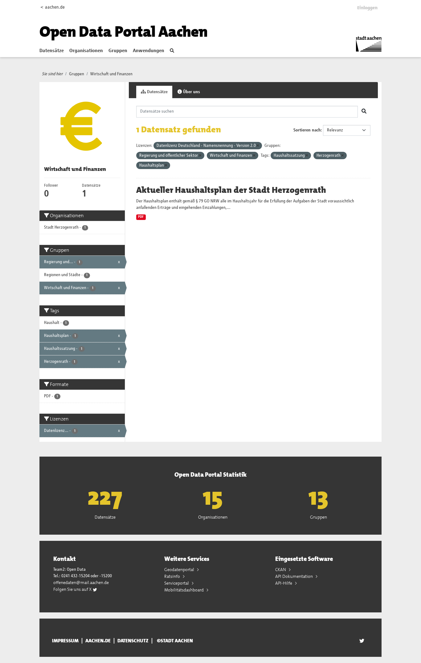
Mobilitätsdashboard (184, 590)
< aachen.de (52, 7)
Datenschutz (133, 641)
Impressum (65, 641)
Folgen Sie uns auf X (72, 589)
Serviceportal (177, 583)
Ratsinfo (172, 576)
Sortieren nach (307, 130)
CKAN (281, 569)
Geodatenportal (179, 569)
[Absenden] (364, 112)
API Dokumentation (294, 576)
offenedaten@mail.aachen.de (81, 582)
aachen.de (98, 641)
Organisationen (86, 50)
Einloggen (367, 8)
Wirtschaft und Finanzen (111, 74)
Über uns (191, 92)
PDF (141, 216)
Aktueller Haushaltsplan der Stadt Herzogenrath (231, 190)
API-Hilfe (284, 583)
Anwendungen (148, 50)
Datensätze (51, 50)
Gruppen (117, 50)
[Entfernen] (258, 145)
